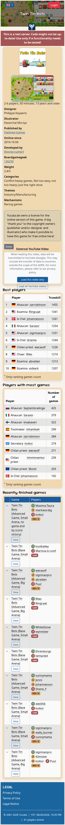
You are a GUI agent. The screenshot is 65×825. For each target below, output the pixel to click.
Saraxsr (35, 326)
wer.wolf (40, 347)
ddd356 (40, 704)
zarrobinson (38, 305)
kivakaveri (30, 422)
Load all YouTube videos (32, 286)
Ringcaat (34, 312)
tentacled (42, 656)
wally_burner (44, 732)
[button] (9, 5)
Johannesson (35, 319)
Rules (9, 246)
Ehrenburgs (43, 651)
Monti (32, 469)
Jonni (39, 680)
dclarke (32, 340)
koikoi (29, 443)
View (15, 539)
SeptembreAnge (34, 408)
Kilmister (41, 757)
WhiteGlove (43, 627)
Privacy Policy (11, 793)
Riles (29, 354)
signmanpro (38, 333)
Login (54, 5)
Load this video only (32, 279)
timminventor (36, 458)
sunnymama (44, 675)
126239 (9, 161)
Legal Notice (11, 804)
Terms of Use (11, 798)
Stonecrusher (14, 152)
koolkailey (42, 546)
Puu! (38, 584)
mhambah (33, 429)
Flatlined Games (14, 132)
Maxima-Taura (45, 506)
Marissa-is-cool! (46, 551)
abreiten (34, 361)
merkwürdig (44, 510)
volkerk (34, 368)
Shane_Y (41, 689)
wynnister (42, 632)
